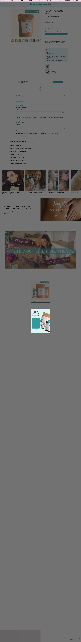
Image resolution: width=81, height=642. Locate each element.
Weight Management (35, 327)
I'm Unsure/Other (36, 329)
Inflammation (36, 318)
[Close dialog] (49, 310)
